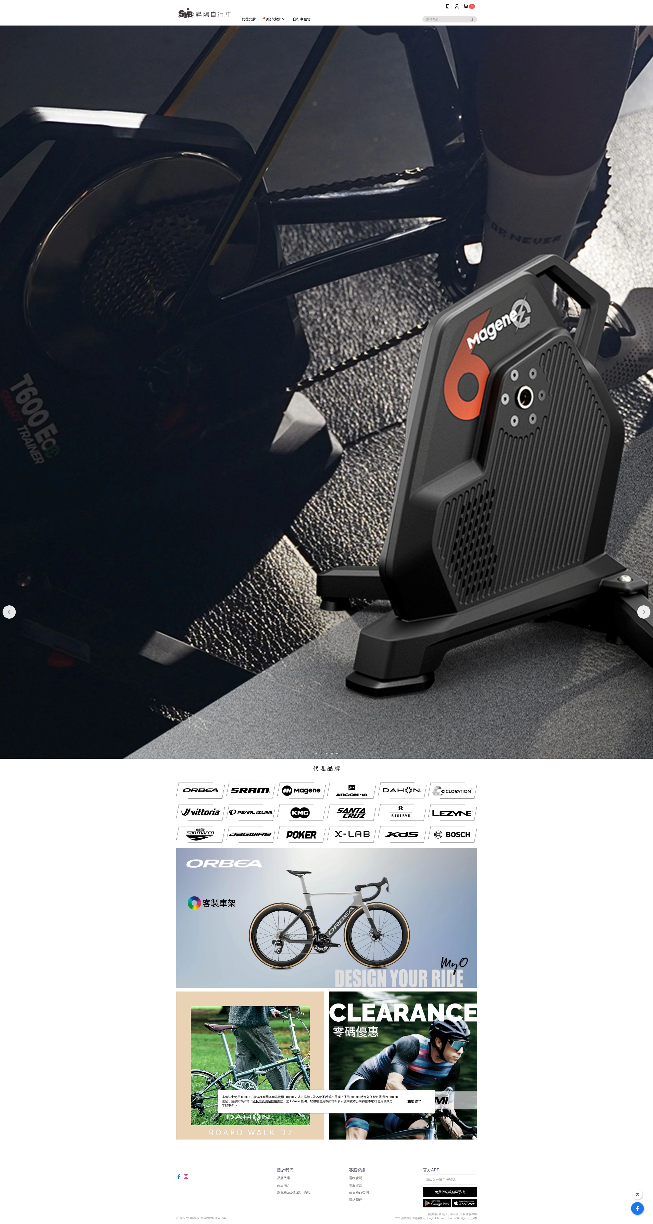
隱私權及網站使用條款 (293, 1192)
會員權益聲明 (359, 1192)
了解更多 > (229, 1105)
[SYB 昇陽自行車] (204, 13)
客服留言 (355, 1185)
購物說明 (355, 1178)
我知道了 (414, 1101)
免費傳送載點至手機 (450, 1192)
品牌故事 (283, 1178)
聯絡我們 (355, 1200)
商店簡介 (283, 1185)
